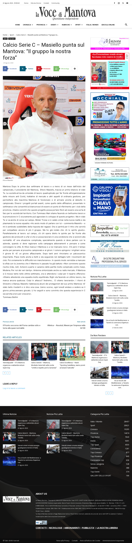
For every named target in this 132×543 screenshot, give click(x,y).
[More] (75, 68)
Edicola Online (108, 25)
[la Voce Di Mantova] (66, 13)
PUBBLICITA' (88, 527)
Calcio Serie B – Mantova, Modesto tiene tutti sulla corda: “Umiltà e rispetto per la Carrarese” (44, 365)
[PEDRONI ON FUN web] (109, 180)
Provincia (40, 25)
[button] (126, 25)
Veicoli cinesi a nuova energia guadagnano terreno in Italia (100, 383)
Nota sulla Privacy (62, 541)
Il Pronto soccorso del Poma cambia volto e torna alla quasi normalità (21, 326)
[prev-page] (4, 373)
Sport (78, 25)
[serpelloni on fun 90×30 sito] (109, 236)
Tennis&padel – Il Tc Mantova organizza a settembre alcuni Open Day (14, 365)
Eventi (53, 25)
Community (55, 3)
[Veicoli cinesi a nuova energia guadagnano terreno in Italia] (96, 311)
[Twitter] (123, 3)
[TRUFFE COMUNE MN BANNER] (109, 88)
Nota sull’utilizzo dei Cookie (90, 541)
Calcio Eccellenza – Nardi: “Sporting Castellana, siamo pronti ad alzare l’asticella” (72, 365)
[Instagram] (119, 3)
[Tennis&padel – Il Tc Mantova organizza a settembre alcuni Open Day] (15, 351)
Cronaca (27, 25)
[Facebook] (114, 3)
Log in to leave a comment (14, 388)
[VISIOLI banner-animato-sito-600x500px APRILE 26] (109, 215)
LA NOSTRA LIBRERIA (107, 527)
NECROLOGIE (55, 527)
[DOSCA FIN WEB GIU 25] (109, 128)
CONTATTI (41, 527)
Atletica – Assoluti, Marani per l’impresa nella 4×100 (66, 326)
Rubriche (66, 25)
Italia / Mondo (92, 25)
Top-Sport (12, 38)
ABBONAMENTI (72, 527)
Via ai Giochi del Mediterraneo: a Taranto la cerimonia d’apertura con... (117, 322)
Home (26, 3)
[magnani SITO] (109, 49)
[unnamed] (109, 267)
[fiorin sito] (109, 251)
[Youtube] (127, 3)
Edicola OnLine (36, 3)
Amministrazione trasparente (113, 541)
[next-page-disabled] (8, 373)
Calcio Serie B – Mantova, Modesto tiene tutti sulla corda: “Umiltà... (117, 298)
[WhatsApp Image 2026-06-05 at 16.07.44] (109, 163)
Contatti (46, 3)
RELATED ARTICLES (12, 337)
